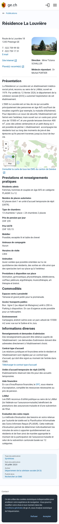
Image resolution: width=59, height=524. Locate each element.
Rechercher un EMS (13, 477)
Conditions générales (14, 508)
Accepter (47, 516)
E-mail (5, 54)
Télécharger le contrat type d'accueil (19, 364)
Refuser (34, 516)
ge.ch (12, 5)
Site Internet (8, 60)
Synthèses (9, 458)
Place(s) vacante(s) (11, 66)
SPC (38, 384)
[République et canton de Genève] (3, 5)
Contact (5, 491)
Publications (11, 13)
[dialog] (29, 508)
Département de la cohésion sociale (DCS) (23, 470)
